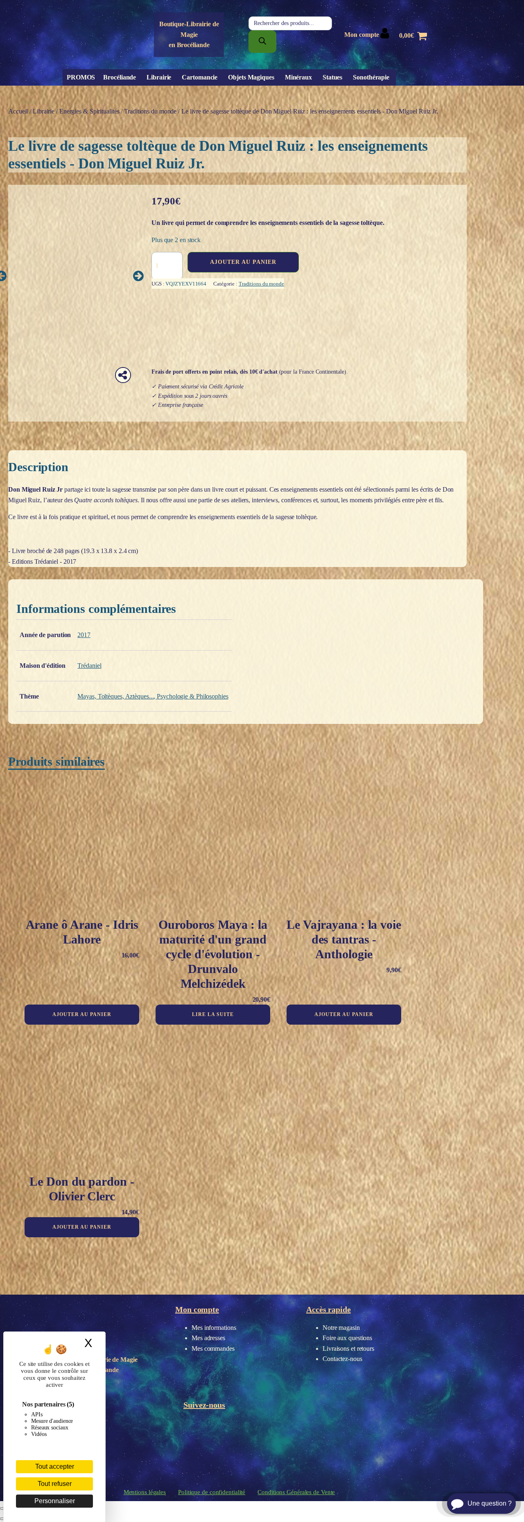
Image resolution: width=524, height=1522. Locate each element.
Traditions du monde (150, 111)
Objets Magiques (251, 77)
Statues (332, 77)
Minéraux (298, 77)
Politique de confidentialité (211, 1492)
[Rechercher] (262, 41)
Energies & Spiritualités (89, 111)
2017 (83, 634)
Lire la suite (213, 1014)
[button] (138, 276)
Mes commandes (213, 1348)
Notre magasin (341, 1327)
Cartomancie (199, 77)
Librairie (159, 77)
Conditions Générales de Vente (296, 1492)
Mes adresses (208, 1337)
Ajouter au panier (243, 262)
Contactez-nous (342, 1358)
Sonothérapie (371, 77)
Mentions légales (145, 1492)
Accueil (18, 111)
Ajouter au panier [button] (81, 1014)
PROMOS (81, 77)
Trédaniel (89, 665)
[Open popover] (123, 375)
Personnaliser (54, 1500)
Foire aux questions (347, 1337)
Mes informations (214, 1327)
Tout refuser (55, 1483)
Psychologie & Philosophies (192, 696)
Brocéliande (119, 77)
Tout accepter (54, 1466)
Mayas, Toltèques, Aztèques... (115, 696)
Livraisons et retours (348, 1348)
